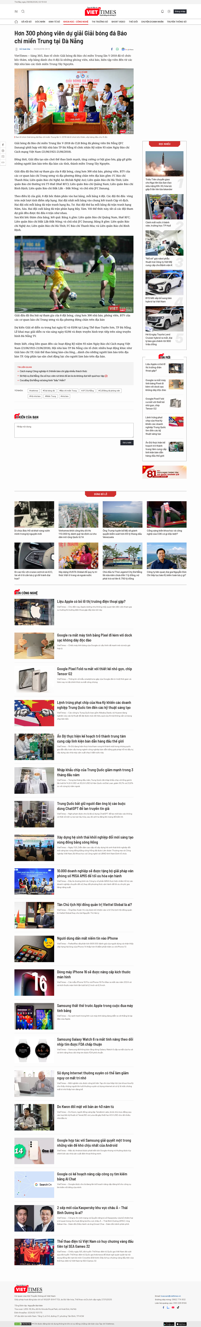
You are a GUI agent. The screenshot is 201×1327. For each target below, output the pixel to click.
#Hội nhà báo (34, 396)
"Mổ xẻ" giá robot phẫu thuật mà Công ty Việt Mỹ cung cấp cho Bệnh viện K (159, 262)
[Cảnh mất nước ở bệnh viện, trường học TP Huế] (164, 206)
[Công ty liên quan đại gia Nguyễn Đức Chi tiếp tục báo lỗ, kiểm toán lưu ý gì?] (167, 556)
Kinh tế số (54, 22)
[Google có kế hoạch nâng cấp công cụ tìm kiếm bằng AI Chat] (34, 1184)
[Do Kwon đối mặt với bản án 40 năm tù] (34, 1117)
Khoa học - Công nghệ (75, 22)
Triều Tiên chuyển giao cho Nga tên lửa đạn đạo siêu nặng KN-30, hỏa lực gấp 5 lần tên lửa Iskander (159, 184)
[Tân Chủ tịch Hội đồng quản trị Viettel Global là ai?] (34, 915)
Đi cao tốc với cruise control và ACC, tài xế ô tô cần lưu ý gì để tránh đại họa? (33, 575)
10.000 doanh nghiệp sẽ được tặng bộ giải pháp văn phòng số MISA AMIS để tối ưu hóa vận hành (95, 873)
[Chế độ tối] (169, 11)
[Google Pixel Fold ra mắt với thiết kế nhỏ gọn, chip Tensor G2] (176, 403)
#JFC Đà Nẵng (87, 391)
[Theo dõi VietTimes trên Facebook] (163, 1307)
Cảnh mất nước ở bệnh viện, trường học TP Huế (158, 224)
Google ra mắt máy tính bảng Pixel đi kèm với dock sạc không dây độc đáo (156, 385)
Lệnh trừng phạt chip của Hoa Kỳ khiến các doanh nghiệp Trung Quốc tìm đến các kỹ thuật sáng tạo (156, 425)
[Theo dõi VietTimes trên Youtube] (173, 1307)
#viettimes (33, 391)
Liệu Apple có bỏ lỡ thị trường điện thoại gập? (155, 367)
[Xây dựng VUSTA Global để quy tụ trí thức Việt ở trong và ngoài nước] (78, 556)
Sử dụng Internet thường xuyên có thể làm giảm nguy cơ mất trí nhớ (93, 1075)
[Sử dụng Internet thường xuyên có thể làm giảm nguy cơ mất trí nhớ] (34, 1083)
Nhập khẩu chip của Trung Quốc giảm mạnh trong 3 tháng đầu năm (95, 772)
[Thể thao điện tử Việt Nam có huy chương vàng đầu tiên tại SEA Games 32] (34, 1252)
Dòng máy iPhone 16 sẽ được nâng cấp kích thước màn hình (94, 974)
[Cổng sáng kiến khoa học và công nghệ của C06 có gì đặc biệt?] (167, 514)
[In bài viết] (117, 49)
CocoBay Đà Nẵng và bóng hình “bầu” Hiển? (42, 380)
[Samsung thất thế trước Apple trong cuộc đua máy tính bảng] (34, 1016)
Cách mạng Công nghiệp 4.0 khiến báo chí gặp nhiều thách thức (53, 371)
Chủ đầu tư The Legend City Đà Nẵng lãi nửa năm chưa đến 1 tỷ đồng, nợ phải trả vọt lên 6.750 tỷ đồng (122, 575)
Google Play (181, 1324)
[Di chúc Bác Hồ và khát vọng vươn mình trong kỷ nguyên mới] (34, 514)
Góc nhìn (40, 22)
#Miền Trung (50, 396)
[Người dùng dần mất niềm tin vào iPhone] (34, 949)
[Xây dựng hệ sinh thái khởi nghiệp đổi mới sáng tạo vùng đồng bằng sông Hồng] (34, 848)
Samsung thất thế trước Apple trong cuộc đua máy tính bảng (95, 1008)
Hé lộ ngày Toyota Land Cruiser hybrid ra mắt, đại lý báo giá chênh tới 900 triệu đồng (159, 339)
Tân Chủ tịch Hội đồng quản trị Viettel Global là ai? (94, 904)
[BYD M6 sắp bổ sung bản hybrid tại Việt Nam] (164, 282)
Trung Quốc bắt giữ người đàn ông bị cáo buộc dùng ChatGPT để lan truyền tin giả (91, 806)
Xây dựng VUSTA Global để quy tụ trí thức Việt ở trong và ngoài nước (78, 574)
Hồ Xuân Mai (24, 49)
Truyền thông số (177, 22)
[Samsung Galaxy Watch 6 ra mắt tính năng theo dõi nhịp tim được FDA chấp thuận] (34, 1050)
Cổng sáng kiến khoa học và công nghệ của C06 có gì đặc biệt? (164, 532)
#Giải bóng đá (49, 391)
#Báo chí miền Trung (68, 391)
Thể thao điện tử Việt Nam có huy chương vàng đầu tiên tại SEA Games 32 (95, 1243)
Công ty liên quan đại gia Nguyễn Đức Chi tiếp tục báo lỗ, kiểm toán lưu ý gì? (167, 574)
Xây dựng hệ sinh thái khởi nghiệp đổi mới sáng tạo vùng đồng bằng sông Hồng (95, 839)
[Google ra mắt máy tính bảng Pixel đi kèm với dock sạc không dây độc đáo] (176, 384)
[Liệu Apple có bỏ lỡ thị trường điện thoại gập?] (176, 368)
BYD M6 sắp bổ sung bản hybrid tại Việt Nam (159, 300)
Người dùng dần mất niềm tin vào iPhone (87, 938)
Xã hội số (26, 22)
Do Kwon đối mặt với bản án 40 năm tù (85, 1106)
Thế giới (133, 22)
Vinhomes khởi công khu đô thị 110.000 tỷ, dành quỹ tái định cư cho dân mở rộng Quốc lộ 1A (78, 534)
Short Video (118, 22)
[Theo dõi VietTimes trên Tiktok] (178, 1307)
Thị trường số (100, 22)
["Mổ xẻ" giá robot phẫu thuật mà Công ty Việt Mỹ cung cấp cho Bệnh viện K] (164, 243)
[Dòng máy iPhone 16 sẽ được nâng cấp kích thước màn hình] (34, 982)
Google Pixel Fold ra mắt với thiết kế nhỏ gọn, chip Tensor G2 (155, 403)
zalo (168, 1307)
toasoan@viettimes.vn (170, 1296)
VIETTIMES (100, 11)
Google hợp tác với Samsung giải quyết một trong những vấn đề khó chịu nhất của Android (94, 1142)
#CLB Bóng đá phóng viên (109, 391)
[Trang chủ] (16, 22)
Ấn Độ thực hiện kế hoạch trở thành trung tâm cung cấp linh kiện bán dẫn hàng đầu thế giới (156, 449)
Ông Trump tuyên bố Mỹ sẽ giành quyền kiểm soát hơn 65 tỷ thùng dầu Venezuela (122, 534)
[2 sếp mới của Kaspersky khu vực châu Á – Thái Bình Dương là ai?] (34, 1218)
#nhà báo (64, 396)
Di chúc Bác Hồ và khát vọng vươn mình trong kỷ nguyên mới (32, 532)
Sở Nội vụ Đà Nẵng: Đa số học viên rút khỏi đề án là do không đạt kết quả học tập (62, 376)
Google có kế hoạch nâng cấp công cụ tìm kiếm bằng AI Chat (92, 1176)
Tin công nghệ (27, 593)
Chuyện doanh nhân (152, 22)
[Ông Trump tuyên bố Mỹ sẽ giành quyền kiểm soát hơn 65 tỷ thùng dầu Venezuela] (122, 514)
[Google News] (127, 49)
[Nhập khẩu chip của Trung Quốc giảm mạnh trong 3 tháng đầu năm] (34, 780)
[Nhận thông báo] (162, 11)
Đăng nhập (180, 11)
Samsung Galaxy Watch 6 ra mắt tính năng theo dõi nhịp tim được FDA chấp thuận (95, 1041)
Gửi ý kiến (127, 442)
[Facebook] (112, 49)
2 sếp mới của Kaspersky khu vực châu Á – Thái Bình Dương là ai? (92, 1210)
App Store (169, 1324)
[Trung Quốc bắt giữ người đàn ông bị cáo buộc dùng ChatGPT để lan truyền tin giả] (34, 814)
